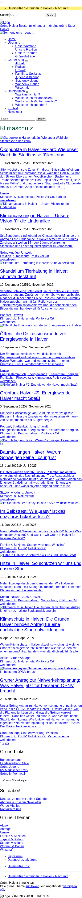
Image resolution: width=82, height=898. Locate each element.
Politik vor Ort (45, 196)
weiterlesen (8, 200)
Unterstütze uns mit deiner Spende (23, 798)
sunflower (32, 886)
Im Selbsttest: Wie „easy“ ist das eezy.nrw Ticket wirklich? (32, 514)
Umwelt (5, 193)
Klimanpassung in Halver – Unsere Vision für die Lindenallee (34, 218)
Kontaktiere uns (10, 809)
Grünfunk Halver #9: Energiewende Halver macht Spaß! (35, 395)
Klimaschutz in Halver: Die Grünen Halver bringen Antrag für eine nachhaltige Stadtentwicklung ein (34, 624)
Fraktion (5, 256)
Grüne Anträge (10, 252)
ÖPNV (22, 548)
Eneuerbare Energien (63, 374)
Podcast (5, 315)
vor (7, 743)
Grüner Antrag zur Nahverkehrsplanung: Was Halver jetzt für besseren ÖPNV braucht (40, 685)
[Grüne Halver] (5, 22)
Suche (4, 15)
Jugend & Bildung (12, 839)
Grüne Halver (9, 25)
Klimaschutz (8, 196)
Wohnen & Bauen (12, 846)
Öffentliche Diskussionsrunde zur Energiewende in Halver (33, 336)
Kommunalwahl (28, 433)
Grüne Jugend (9, 766)
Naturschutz (26, 196)
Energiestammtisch (13, 374)
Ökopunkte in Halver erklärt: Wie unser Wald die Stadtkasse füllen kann (39, 152)
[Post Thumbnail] (41, 141)
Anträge (5, 829)
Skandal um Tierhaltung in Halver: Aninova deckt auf (34, 273)
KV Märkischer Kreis (14, 770)
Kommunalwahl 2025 (14, 596)
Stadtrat (60, 196)
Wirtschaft (58, 544)
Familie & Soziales (13, 544)
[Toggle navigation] (1, 2)
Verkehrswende (58, 736)
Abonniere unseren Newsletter (20, 802)
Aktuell (4, 658)
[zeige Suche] (1, 19)
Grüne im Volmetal (12, 773)
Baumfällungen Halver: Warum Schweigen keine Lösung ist (30, 454)
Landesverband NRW (14, 763)
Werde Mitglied (10, 805)
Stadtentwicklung (24, 426)
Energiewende (37, 374)
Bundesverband (11, 759)
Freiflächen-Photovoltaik (16, 377)
